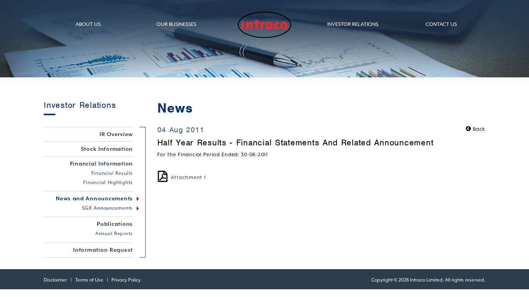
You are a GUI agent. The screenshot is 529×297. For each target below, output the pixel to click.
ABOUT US (88, 24)
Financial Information (101, 163)
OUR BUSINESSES (176, 24)
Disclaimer (55, 280)
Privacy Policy (126, 280)
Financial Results (112, 173)
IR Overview (116, 134)
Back (478, 129)
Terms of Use (89, 280)
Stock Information (107, 149)
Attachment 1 (188, 177)
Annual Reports (114, 233)
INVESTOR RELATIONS (352, 24)
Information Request (103, 250)
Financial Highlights (108, 182)
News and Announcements (94, 198)
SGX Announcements (107, 208)
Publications (115, 224)
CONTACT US (441, 24)
